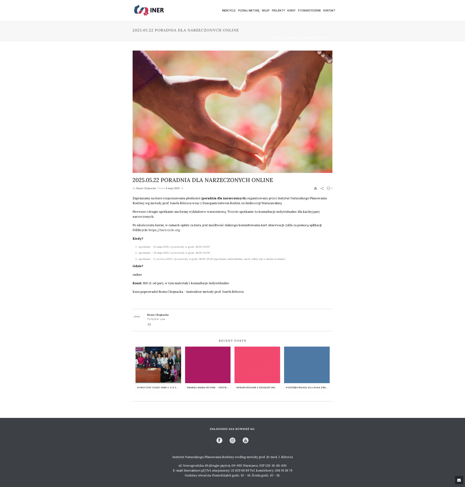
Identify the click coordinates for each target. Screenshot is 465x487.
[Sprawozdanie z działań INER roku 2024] (257, 365)
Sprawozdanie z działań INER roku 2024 (258, 387)
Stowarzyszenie (309, 10)
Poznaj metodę (248, 10)
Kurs (266, 38)
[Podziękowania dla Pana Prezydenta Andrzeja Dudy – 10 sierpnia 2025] (307, 365)
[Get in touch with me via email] (149, 325)
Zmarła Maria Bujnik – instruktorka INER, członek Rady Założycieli (209, 387)
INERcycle (229, 10)
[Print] (315, 188)
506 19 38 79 (283, 470)
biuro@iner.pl (194, 470)
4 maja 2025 (172, 188)
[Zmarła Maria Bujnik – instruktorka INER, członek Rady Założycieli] (208, 365)
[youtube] (245, 441)
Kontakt (329, 10)
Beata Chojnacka (146, 188)
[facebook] (219, 441)
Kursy (291, 10)
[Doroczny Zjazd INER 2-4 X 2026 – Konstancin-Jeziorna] (158, 365)
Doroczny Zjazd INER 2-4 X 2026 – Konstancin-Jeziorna (159, 387)
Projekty (278, 10)
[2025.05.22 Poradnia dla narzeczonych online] (232, 112)
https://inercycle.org (164, 230)
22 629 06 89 (240, 470)
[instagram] (232, 441)
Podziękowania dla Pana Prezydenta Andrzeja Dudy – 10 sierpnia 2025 (308, 387)
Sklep (266, 10)
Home (256, 38)
